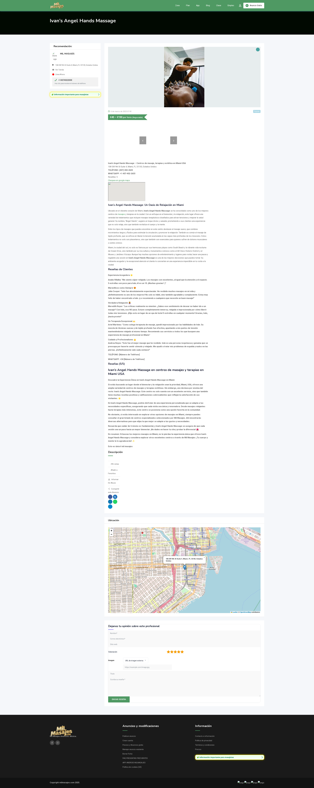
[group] (75, 94)
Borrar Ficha (127, 754)
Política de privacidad (203, 740)
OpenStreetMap (245, 612)
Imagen (111, 660)
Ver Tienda (59, 70)
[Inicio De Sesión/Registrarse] (240, 5)
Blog (208, 5)
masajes (121, 214)
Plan (188, 5)
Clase (218, 5)
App (198, 5)
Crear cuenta (128, 740)
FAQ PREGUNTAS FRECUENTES (135, 758)
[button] (184, 567)
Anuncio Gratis (256, 5)
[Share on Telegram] (110, 506)
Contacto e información (205, 736)
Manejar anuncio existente (133, 749)
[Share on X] (115, 497)
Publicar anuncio (129, 736)
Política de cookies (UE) (132, 767)
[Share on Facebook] (110, 497)
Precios (198, 749)
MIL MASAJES (67, 53)
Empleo (231, 5)
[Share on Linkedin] (110, 502)
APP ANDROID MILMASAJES (134, 763)
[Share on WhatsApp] (115, 502)
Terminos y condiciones (204, 745)
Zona (177, 5)
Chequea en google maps (119, 180)
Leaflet (234, 612)
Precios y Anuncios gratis (133, 745)
